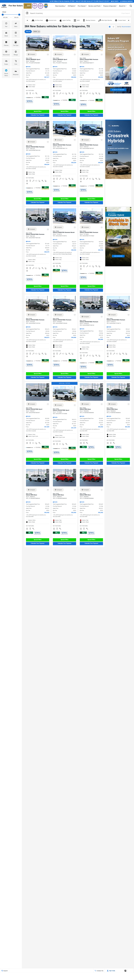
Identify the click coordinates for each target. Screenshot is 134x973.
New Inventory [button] (60, 6)
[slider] (3, 14)
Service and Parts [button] (94, 6)
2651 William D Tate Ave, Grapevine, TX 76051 (63, 1)
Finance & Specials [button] (109, 6)
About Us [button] (122, 6)
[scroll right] (128, 20)
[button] (1, 1)
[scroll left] (27, 20)
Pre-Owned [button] (81, 6)
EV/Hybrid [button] (71, 6)
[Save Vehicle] (47, 54)
